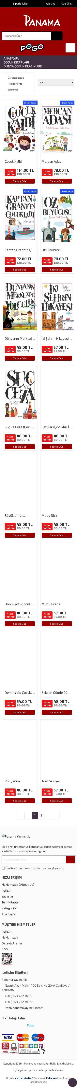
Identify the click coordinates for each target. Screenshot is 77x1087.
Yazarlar (7, 896)
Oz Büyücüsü (51, 250)
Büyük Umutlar (16, 515)
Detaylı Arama (12, 943)
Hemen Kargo (15, 84)
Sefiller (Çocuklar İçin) (58, 427)
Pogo (30, 1025)
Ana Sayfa (8, 914)
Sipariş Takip (20, 3)
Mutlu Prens (51, 604)
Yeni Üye (51, 3)
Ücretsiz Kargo (16, 78)
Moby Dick (49, 515)
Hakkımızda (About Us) (18, 884)
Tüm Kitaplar (11, 902)
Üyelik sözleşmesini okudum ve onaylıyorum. (35, 868)
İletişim (7, 890)
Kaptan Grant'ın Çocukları (24, 250)
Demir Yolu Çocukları (20, 692)
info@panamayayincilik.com (24, 1008)
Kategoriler (10, 908)
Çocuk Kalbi (13, 161)
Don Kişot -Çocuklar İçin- (23, 604)
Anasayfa (11, 58)
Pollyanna (12, 781)
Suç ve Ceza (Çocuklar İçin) (24, 427)
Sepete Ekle (19, 181)
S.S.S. (5, 949)
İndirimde (13, 90)
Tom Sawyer (51, 781)
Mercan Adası (52, 161)
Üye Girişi (66, 3)
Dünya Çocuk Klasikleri (23, 66)
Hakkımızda (10, 937)
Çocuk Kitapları (16, 62)
